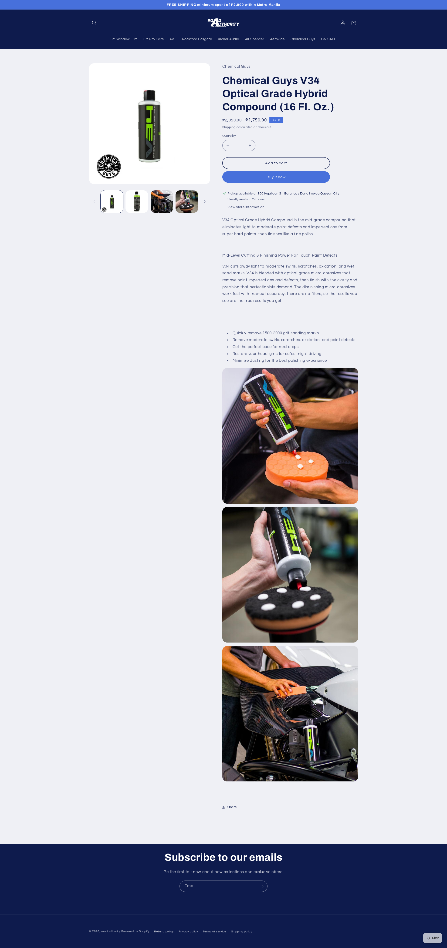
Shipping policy (241, 931)
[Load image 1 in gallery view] (112, 201)
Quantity (229, 135)
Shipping (229, 127)
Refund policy (164, 931)
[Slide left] (94, 201)
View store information (245, 207)
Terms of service (214, 931)
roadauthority (110, 931)
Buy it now (276, 177)
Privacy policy (188, 931)
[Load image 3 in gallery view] (162, 201)
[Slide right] (205, 201)
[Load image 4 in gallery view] (187, 201)
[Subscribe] (262, 886)
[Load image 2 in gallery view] (136, 201)
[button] (94, 23)
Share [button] (232, 807)
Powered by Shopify (135, 931)
